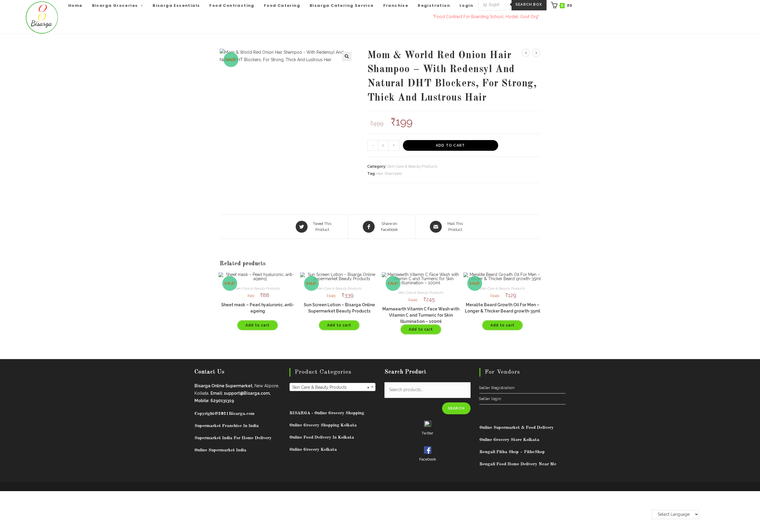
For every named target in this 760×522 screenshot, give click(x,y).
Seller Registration (496, 387)
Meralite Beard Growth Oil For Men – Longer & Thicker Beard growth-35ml (502, 307)
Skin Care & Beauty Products (412, 166)
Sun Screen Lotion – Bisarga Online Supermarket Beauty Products (339, 307)
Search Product (405, 372)
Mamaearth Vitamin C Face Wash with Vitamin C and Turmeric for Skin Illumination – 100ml (420, 315)
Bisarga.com (241, 414)
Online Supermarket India (220, 450)
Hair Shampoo (389, 173)
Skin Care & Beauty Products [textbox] (330, 387)
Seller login (490, 398)
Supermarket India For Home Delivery (233, 438)
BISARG (326, 413)
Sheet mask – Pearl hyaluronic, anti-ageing (257, 307)
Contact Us (209, 372)
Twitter (427, 433)
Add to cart (450, 145)
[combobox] (332, 387)
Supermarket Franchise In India (226, 426)
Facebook (427, 459)
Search (456, 408)
